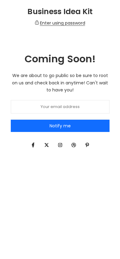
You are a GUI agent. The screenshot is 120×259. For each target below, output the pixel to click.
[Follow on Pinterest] (87, 145)
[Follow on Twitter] (46, 145)
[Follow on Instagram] (60, 145)
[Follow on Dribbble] (73, 145)
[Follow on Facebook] (33, 145)
